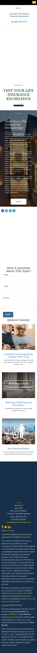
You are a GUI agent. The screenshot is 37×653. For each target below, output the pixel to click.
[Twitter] (5, 526)
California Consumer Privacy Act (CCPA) (16, 593)
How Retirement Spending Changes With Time (18, 355)
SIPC (16, 614)
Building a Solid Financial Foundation (19, 403)
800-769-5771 (20, 21)
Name (6, 274)
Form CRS (10, 530)
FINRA (11, 614)
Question (6, 298)
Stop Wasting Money (19, 448)
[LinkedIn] (9, 526)
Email (6, 286)
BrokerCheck (25, 537)
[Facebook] (2, 526)
